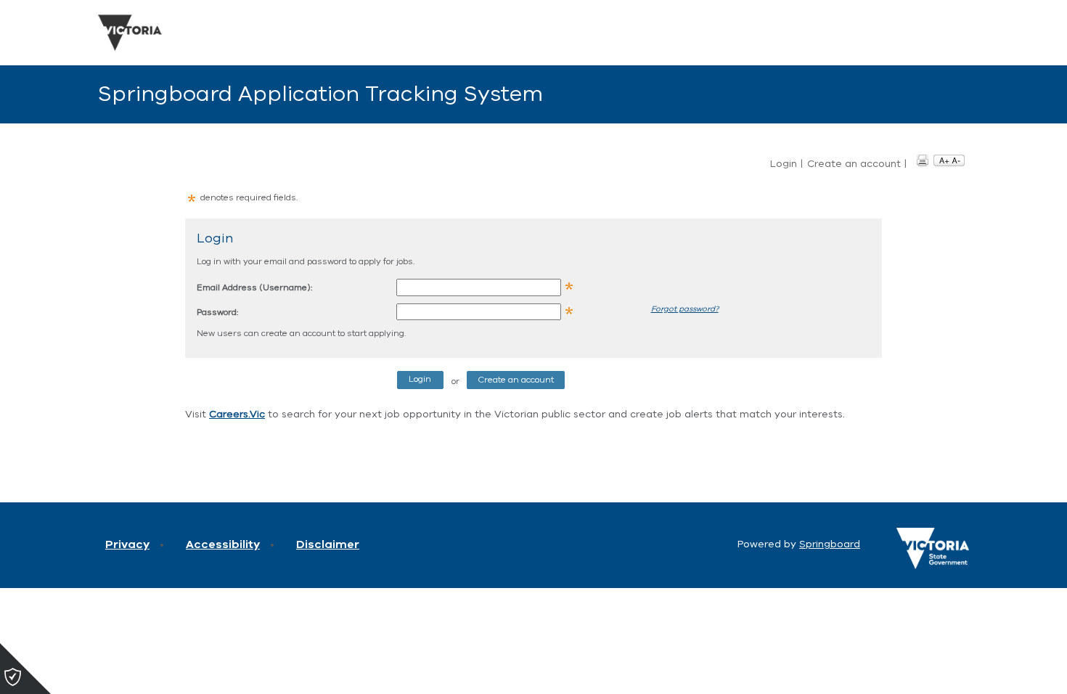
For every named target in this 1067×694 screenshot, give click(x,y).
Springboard (829, 544)
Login (783, 164)
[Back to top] (994, 664)
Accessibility (223, 544)
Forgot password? (685, 308)
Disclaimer (327, 544)
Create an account (854, 164)
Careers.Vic (237, 414)
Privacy (127, 544)
